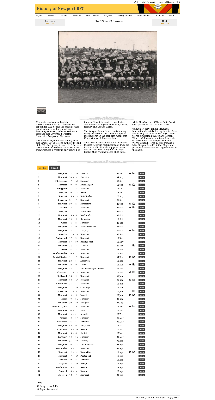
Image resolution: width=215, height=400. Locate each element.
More (171, 15)
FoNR (135, 2)
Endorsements (143, 15)
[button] (142, 173)
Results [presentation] (42, 168)
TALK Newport (148, 2)
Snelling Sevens (124, 15)
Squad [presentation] (54, 168)
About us (160, 15)
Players (39, 15)
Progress (108, 15)
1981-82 (50, 23)
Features (77, 15)
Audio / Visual (92, 15)
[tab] (43, 167)
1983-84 (165, 23)
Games (64, 15)
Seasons (52, 15)
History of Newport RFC (169, 2)
